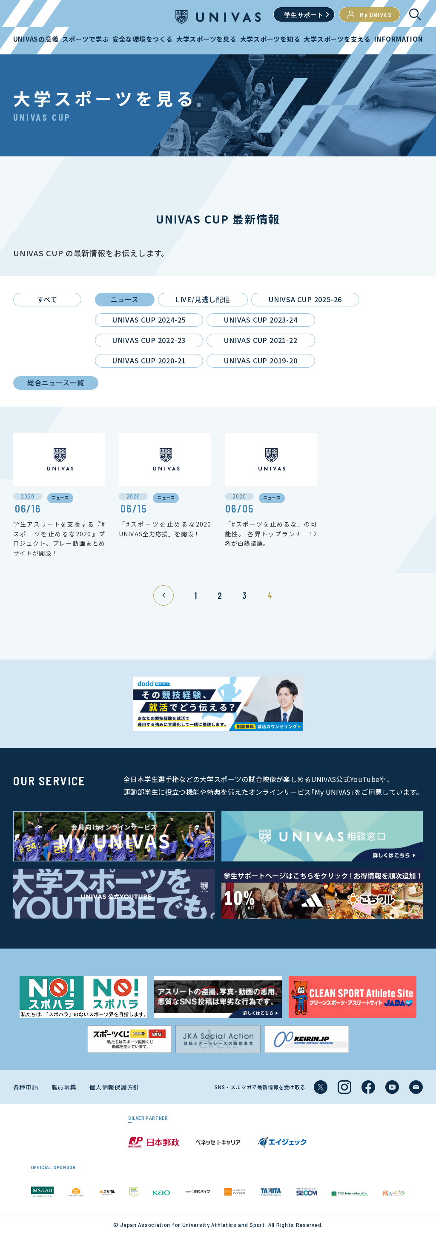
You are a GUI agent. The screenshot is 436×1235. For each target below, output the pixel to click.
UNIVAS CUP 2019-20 (260, 360)
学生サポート (304, 14)
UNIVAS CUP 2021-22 (260, 340)
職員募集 (64, 1087)
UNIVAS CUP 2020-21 (149, 360)
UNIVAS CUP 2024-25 (149, 319)
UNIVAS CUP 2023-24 (260, 319)
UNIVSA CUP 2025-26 (305, 299)
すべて (47, 299)
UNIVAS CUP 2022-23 (149, 340)
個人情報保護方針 (114, 1087)
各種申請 (25, 1087)
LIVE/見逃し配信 (202, 299)
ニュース (125, 299)
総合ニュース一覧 (55, 382)
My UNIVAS (376, 14)
